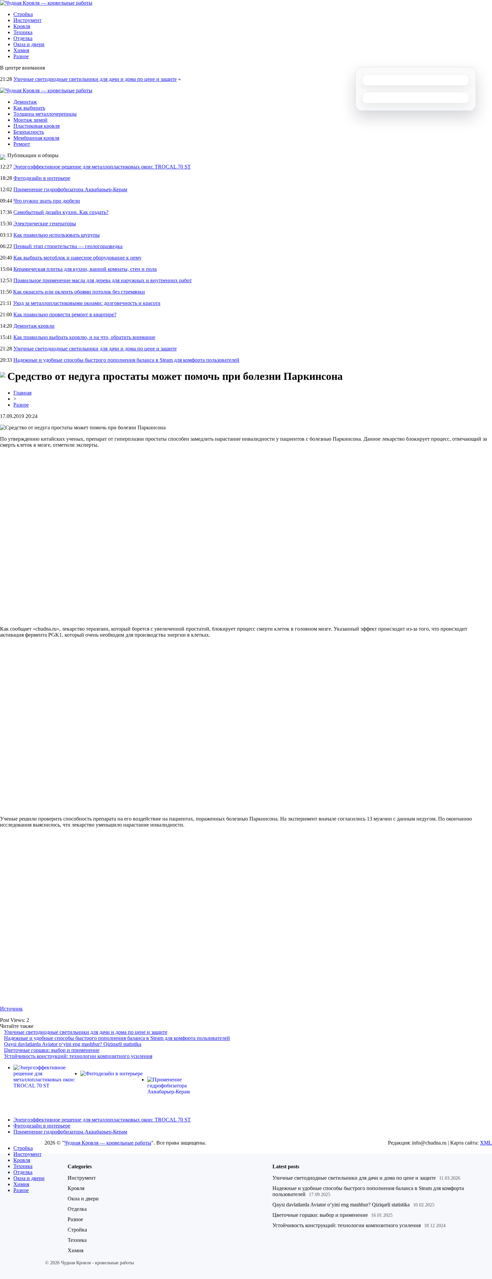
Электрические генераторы (44, 223)
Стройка (23, 14)
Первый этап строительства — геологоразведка (67, 246)
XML (486, 1143)
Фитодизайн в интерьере (41, 178)
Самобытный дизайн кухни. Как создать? (60, 212)
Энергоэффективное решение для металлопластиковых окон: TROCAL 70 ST (102, 167)
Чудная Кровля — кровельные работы (107, 1143)
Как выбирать (29, 108)
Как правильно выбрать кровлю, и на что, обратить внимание (84, 337)
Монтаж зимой (30, 120)
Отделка (22, 38)
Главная (22, 393)
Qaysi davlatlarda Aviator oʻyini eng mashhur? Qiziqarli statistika (72, 1044)
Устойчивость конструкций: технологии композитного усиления (78, 1056)
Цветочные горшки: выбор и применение (51, 1050)
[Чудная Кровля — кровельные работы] (46, 3)
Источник (11, 1008)
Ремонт (21, 144)
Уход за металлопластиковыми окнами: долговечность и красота (86, 303)
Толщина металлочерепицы (45, 114)
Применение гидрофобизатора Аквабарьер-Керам (70, 189)
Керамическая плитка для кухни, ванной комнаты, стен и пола (85, 269)
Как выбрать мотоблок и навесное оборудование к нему (77, 257)
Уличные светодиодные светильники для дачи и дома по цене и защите (95, 79)
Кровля (21, 26)
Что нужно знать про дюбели (46, 201)
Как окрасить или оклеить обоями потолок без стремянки (79, 292)
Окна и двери (29, 44)
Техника (22, 32)
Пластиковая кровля (36, 126)
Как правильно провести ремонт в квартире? (64, 314)
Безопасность (28, 132)
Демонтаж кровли (34, 326)
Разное (21, 56)
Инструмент (27, 20)
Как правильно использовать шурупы (56, 235)
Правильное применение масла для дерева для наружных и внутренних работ (102, 280)
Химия (21, 50)
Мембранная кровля (36, 138)
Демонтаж (25, 102)
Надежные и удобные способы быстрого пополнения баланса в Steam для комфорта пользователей (126, 360)
